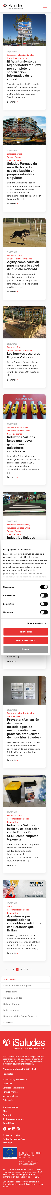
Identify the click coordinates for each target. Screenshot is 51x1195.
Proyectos (27, 259)
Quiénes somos (10, 1107)
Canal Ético (8, 1123)
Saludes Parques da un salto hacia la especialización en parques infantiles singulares (22, 171)
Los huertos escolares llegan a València (23, 355)
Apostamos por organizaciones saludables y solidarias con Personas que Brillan (24, 923)
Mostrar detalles (35, 623)
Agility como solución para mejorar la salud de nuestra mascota (23, 265)
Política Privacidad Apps (14, 1139)
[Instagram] (18, 1129)
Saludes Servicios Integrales (17, 985)
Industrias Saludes (25, 55)
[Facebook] (5, 1129)
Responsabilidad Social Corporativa (21, 1016)
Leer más (12, 101)
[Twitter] (9, 1129)
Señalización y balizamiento (15, 1079)
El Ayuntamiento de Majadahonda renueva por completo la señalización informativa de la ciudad (24, 70)
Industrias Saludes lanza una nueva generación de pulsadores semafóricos (21, 444)
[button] (44, 6)
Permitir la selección (25, 640)
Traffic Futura (23, 427)
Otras (9, 58)
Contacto (7, 1115)
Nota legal (7, 1142)
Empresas (11, 55)
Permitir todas (25, 632)
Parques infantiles (10, 1092)
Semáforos (7, 1084)
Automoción (8, 1100)
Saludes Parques (14, 157)
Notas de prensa (20, 58)
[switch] (44, 595)
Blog (5, 1111)
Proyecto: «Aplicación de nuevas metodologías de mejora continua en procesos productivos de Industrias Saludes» (24, 728)
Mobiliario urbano (10, 1096)
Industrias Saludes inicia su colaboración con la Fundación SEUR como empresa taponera (23, 832)
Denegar (25, 649)
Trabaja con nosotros (13, 1119)
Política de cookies (11, 1135)
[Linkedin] (14, 1129)
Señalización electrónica (13, 1088)
